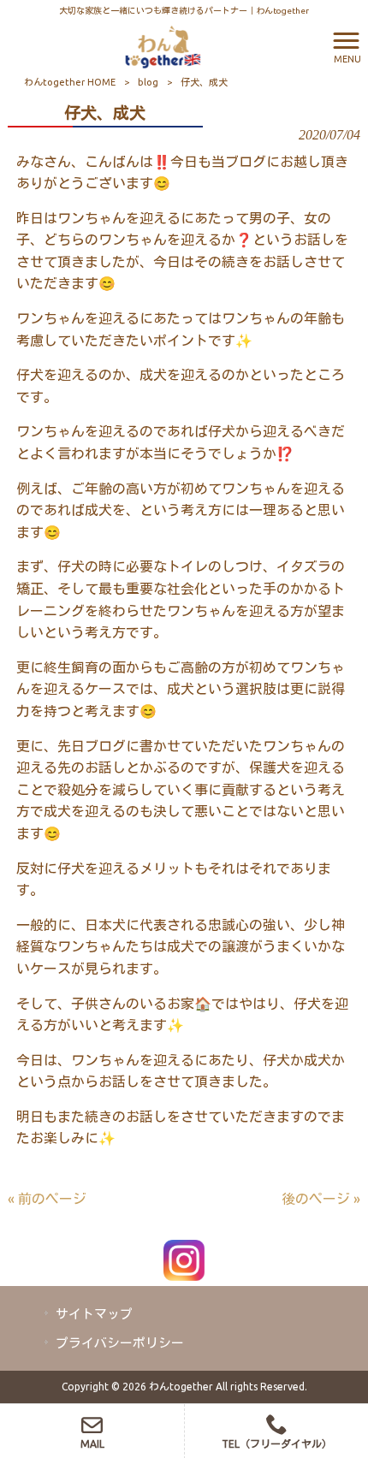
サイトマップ (94, 1314)
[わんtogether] (162, 45)
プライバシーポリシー (120, 1343)
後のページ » (321, 1198)
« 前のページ (47, 1198)
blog (148, 82)
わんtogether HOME (70, 82)
